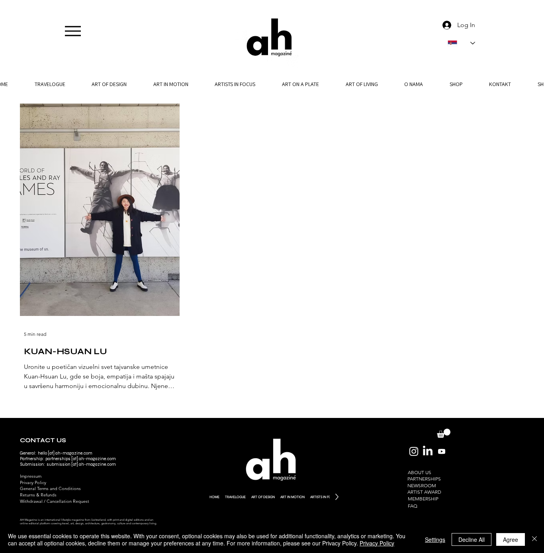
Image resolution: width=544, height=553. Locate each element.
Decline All (471, 539)
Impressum (30, 476)
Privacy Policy (33, 482)
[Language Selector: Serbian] (461, 43)
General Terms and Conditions (50, 488)
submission (58, 464)
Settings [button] (435, 539)
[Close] (534, 539)
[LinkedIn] (428, 451)
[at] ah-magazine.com (93, 464)
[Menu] (72, 31)
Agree (510, 539)
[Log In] (445, 25)
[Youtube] (442, 451)
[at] (74, 458)
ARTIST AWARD (424, 492)
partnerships (57, 458)
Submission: (33, 464)
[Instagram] (414, 451)
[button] (413, 84)
